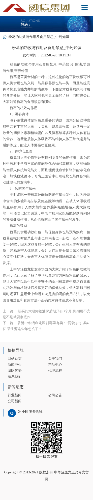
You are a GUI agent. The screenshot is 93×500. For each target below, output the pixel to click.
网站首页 (15, 359)
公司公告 (55, 395)
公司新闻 (15, 401)
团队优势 (15, 370)
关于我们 (55, 359)
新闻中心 (15, 365)
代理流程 (55, 370)
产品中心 (55, 365)
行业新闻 (15, 395)
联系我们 (15, 376)
